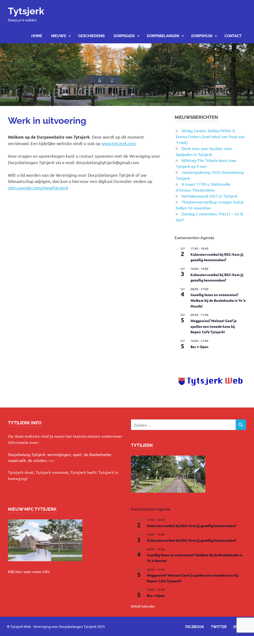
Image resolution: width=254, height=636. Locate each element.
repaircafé (17, 460)
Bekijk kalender (187, 357)
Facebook (194, 627)
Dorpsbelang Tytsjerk (26, 454)
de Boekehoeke (97, 454)
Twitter (218, 627)
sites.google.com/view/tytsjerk (38, 187)
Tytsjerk (26, 11)
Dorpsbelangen (163, 36)
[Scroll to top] (245, 627)
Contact (233, 36)
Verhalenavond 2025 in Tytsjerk (209, 195)
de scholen (37, 460)
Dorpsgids (124, 36)
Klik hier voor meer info (29, 571)
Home (36, 36)
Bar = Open (199, 346)
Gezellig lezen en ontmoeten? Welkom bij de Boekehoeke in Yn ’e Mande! (218, 300)
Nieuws (58, 36)
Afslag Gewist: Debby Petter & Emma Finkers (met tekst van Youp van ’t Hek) (210, 136)
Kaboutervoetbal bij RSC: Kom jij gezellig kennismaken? (191, 525)
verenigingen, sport (64, 454)
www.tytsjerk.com (118, 143)
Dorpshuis (201, 36)
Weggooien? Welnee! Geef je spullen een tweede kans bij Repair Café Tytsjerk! (213, 326)
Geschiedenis (91, 36)
